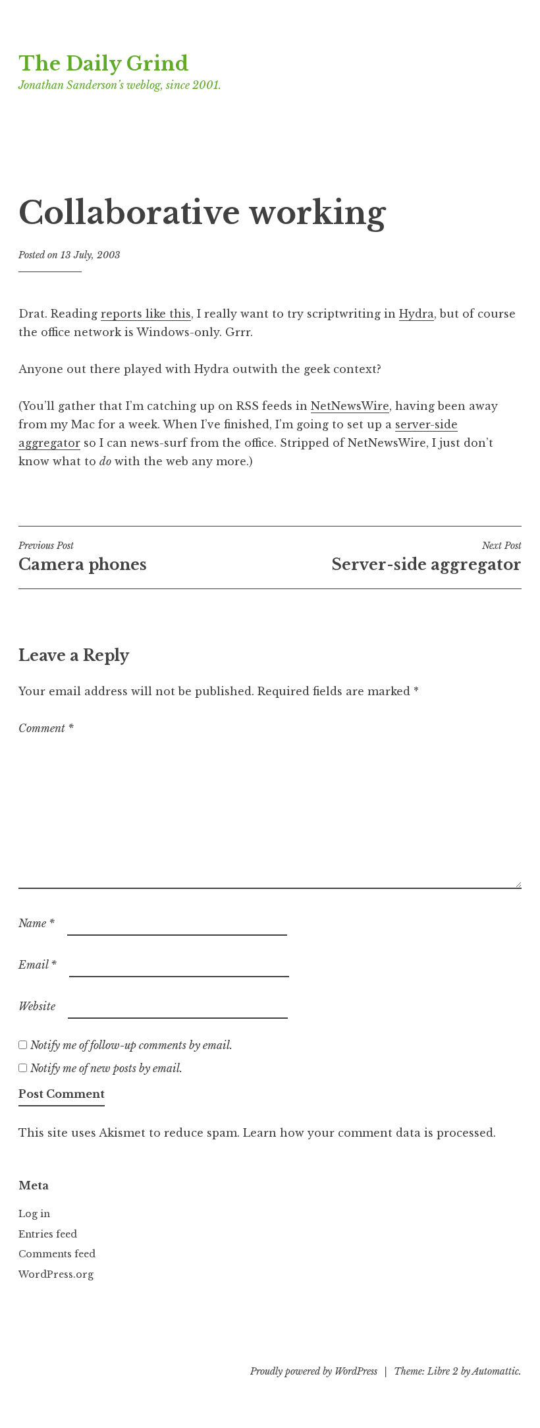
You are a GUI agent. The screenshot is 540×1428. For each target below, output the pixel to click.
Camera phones (82, 557)
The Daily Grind (103, 64)
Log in (34, 1214)
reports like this (146, 313)
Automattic (495, 1371)
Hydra (416, 313)
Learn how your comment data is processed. (369, 1132)
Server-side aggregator (427, 557)
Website (36, 1006)
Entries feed (47, 1234)
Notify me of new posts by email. (106, 1068)
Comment (46, 728)
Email (37, 964)
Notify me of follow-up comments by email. (131, 1045)
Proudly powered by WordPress (313, 1371)
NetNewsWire (350, 406)
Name (36, 923)
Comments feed (56, 1254)
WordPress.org (56, 1274)
